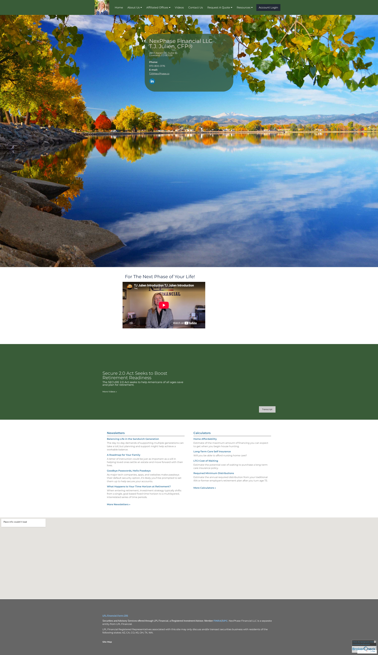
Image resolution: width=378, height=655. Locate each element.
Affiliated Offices (157, 7)
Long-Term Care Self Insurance (212, 451)
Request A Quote (218, 7)
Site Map (107, 642)
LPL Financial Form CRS (115, 615)
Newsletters (116, 433)
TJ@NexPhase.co (159, 73)
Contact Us (195, 7)
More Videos (109, 392)
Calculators (202, 433)
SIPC (225, 620)
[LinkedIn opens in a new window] (152, 81)
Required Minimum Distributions (213, 473)
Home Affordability (205, 439)
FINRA (217, 620)
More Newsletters (118, 504)
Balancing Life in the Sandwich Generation (133, 439)
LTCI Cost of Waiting (205, 460)
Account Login (268, 7)
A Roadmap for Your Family (123, 455)
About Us (133, 7)
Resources (243, 7)
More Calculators (204, 487)
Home (119, 7)
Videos (179, 7)
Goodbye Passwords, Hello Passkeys (129, 470)
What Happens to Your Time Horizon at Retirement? (139, 486)
